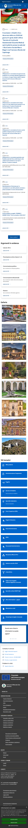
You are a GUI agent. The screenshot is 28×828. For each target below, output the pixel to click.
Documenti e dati (7, 712)
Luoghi (4, 763)
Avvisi (6, 29)
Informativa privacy (7, 806)
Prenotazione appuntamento (9, 790)
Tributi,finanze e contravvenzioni (13, 738)
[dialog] (14, 817)
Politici (4, 707)
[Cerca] (25, 6)
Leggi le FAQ (6, 795)
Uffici (4, 703)
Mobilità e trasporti (7, 727)
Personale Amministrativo (9, 709)
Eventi (4, 765)
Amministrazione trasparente (10, 803)
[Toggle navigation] (3, 6)
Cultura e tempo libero (8, 720)
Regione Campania (6, 1)
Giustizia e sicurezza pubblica (12, 736)
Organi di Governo (7, 699)
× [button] (26, 807)
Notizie (4, 753)
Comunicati (5, 755)
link (1, 816)
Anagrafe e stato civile (8, 718)
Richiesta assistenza (8, 797)
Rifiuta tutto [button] (14, 822)
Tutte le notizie (13, 237)
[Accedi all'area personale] (22, 1)
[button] (14, 825)
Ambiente (7, 740)
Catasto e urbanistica (8, 725)
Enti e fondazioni (7, 705)
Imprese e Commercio (8, 723)
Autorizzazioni (8, 744)
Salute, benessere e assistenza (12, 742)
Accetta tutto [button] (14, 819)
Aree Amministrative (8, 701)
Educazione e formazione (11, 733)
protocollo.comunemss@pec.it (10, 782)
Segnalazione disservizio (8, 792)
